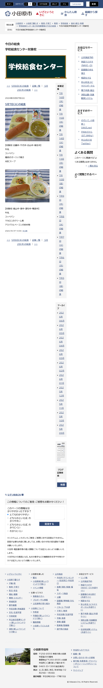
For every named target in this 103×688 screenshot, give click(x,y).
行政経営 (13, 616)
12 (63, 450)
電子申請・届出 (87, 90)
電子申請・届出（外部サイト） (89, 615)
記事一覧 (36, 86)
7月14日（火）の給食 (61, 142)
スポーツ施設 (62, 593)
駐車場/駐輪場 (63, 625)
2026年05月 (61, 329)
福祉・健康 (13, 594)
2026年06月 (61, 317)
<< (8, 86)
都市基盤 (13, 605)
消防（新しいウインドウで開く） (17, 630)
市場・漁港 (61, 618)
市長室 (36, 612)
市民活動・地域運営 (17, 609)
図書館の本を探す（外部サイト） (88, 595)
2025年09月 (61, 429)
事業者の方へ (38, 596)
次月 (62, 445)
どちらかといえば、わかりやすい (20, 519)
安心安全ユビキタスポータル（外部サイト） (89, 607)
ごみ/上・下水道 (63, 607)
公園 (59, 597)
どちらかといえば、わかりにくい (20, 526)
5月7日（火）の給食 (15, 104)
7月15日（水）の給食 (61, 122)
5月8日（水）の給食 (20, 86)
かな (63, 4)
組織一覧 (77, 654)
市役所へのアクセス (81, 650)
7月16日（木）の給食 (61, 101)
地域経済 (13, 601)
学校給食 (64, 23)
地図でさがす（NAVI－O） (87, 63)
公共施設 (59, 574)
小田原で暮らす (32, 23)
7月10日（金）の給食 (61, 183)
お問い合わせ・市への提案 (84, 658)
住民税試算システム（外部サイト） (89, 631)
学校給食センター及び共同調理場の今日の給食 (37, 26)
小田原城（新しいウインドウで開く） (41, 582)
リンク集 (84, 578)
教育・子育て (46, 23)
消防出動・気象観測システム (87, 96)
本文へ (9, 4)
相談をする (86, 78)
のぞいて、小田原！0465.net (87, 124)
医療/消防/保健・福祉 (65, 588)
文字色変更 (43, 4)
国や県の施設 (62, 629)
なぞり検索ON (14, 495)
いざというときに (14, 574)
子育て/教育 (62, 611)
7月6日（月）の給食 (61, 266)
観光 (35, 578)
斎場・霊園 (61, 622)
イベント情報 (38, 588)
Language (76, 4)
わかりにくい (16, 531)
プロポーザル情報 (40, 600)
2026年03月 (61, 354)
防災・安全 (13, 591)
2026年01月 (61, 379)
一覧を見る (93, 166)
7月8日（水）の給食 (61, 225)
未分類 (25, 231)
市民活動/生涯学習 (65, 614)
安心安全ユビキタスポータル (88, 84)
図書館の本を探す (87, 71)
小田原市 (18, 13)
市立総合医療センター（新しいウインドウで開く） (17, 622)
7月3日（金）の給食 (61, 286)
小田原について (37, 608)
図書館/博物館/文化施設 (65, 602)
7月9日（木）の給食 (61, 204)
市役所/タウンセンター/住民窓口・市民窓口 (65, 580)
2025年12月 (61, 392)
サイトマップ (78, 670)
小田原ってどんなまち (41, 627)
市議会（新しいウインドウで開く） (41, 617)
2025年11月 (61, 404)
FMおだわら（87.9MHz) (87, 134)
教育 (56, 23)
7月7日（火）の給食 (61, 245)
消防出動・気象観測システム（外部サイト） (89, 623)
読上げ (54, 4)
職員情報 (37, 622)
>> (36, 90)
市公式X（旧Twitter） (86, 141)
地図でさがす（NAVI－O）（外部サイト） (89, 588)
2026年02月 (61, 367)
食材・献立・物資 (77, 23)
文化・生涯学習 (15, 612)
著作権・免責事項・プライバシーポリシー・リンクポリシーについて (85, 664)
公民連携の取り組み (41, 603)
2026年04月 (61, 342)
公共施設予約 (87, 57)
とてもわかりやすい (19, 514)
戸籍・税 (12, 583)
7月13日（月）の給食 (61, 163)
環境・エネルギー (16, 598)
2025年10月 (61, 417)
